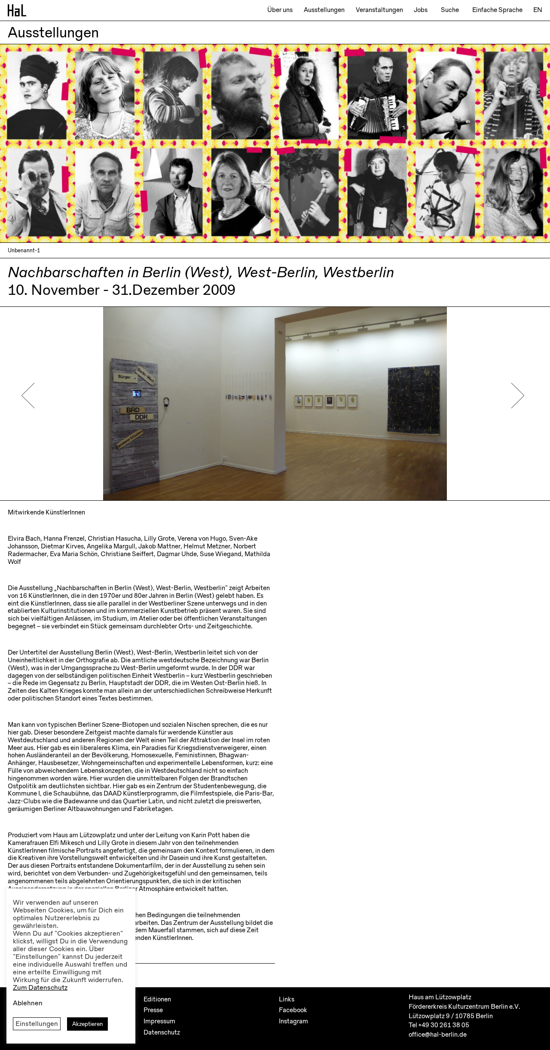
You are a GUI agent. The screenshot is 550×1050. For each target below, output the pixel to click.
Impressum (159, 1021)
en (537, 10)
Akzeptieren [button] (87, 1024)
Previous (28, 395)
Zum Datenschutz (40, 988)
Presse (153, 1010)
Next (517, 395)
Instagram (293, 1021)
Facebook (293, 1010)
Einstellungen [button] (36, 1024)
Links (286, 999)
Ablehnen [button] (28, 1003)
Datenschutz (162, 1032)
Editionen (157, 999)
